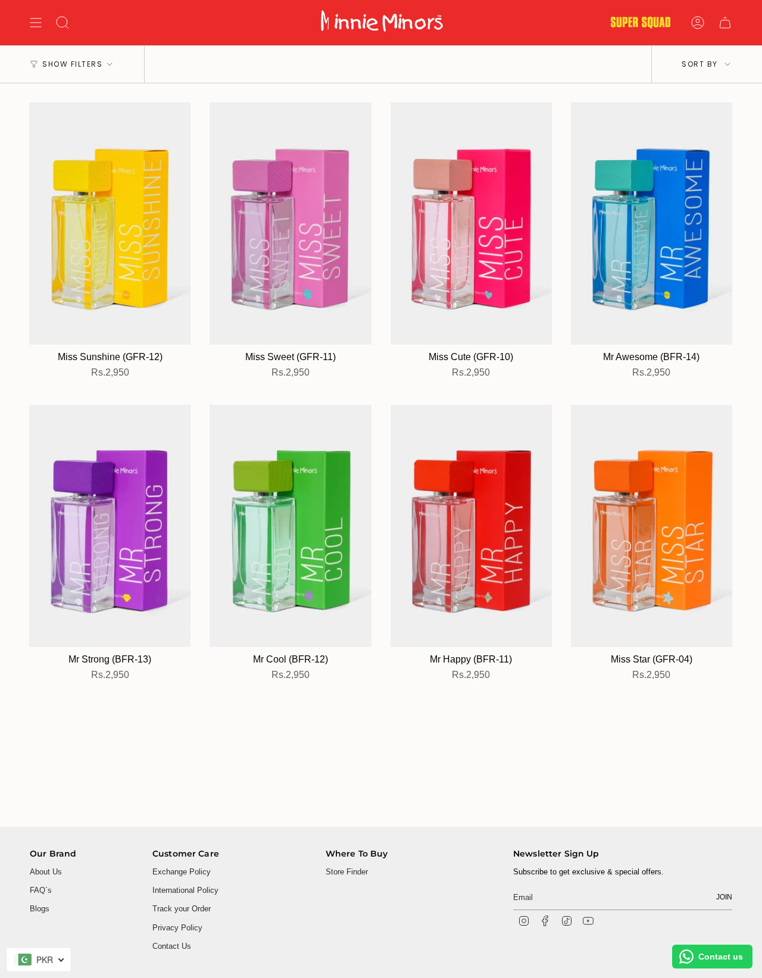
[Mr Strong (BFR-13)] (109, 526)
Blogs (39, 908)
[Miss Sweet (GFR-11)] (290, 223)
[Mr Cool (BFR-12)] (290, 526)
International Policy (185, 890)
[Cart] (725, 22)
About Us (46, 871)
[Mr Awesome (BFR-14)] (651, 223)
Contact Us (171, 946)
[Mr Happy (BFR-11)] (471, 526)
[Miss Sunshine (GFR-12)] (109, 223)
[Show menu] (36, 22)
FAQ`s (41, 890)
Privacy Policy (177, 927)
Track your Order (181, 908)
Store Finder (347, 871)
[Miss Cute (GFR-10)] (471, 223)
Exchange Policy (181, 871)
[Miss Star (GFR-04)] (651, 526)
